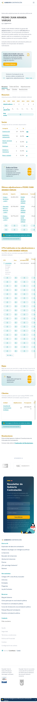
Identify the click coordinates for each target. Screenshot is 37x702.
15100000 (8, 263)
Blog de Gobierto (7, 597)
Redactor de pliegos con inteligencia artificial (15, 550)
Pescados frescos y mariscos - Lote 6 (5, 209)
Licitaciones (5, 553)
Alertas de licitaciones (8, 559)
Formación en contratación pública (12, 604)
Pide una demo (6, 621)
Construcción (6, 131)
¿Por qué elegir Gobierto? (9, 565)
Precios (4, 562)
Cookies (4, 642)
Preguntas (5, 586)
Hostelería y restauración (6, 136)
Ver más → (10, 355)
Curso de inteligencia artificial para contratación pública (17, 699)
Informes (4, 580)
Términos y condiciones (9, 635)
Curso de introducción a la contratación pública (16, 607)
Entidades (5, 583)
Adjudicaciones (25, 86)
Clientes (14, 89)
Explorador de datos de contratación (13, 546)
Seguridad (5, 631)
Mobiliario (5, 146)
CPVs (3, 89)
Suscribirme (18, 517)
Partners (4, 568)
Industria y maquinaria (5, 151)
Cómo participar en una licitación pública (14, 600)
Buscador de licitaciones (9, 556)
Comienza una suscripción (11, 239)
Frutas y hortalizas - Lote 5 (5, 199)
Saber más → (30, 78)
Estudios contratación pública (11, 613)
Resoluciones (23, 89)
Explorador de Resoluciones (24, 443)
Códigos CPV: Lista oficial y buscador (13, 577)
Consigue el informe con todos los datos (17, 235)
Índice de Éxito (14, 86)
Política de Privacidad (8, 638)
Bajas (8, 89)
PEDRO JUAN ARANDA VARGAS (23, 200)
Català (18, 651)
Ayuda (3, 628)
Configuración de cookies (9, 645)
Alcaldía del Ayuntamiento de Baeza (7, 408)
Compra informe (29, 171)
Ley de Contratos (7, 589)
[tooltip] (20, 114)
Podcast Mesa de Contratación (11, 610)
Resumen (5, 86)
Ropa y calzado (6, 155)
